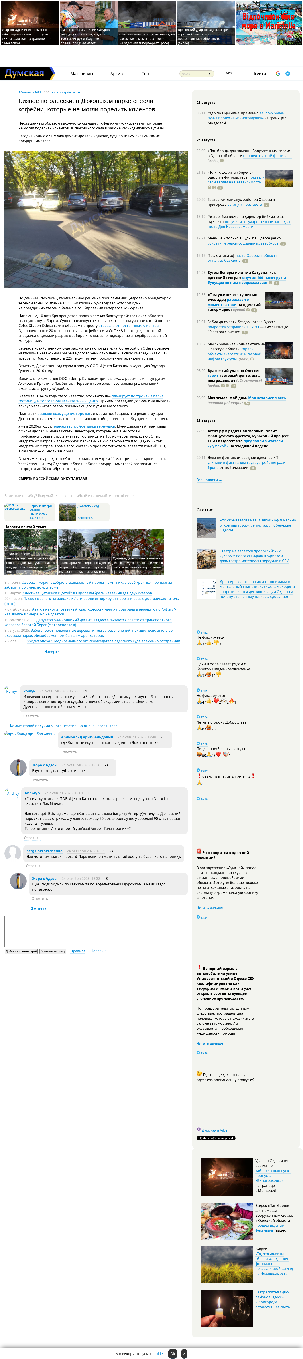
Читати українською (66, 92)
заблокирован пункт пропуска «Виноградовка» (246, 115)
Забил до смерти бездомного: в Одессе (242, 321)
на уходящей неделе (248, 446)
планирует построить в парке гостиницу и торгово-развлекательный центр (90, 398)
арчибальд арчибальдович (87, 737)
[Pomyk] (11, 691)
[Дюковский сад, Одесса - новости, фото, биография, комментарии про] (67, 520)
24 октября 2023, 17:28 (59, 691)
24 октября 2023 (29, 92)
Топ (145, 74)
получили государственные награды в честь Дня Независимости (249, 224)
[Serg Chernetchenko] (12, 860)
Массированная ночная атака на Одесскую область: (236, 346)
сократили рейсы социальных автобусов (243, 243)
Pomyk (29, 691)
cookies (158, 1353)
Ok (172, 1353)
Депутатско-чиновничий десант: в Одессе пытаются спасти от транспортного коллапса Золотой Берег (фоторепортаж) (88, 622)
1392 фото (36, 518)
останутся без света (244, 204)
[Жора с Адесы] (18, 774)
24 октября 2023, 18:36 (81, 765)
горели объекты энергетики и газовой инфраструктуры (234, 353)
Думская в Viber (215, 1130)
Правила (77, 951)
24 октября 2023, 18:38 (81, 878)
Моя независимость (267, 397)
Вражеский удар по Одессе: (233, 370)
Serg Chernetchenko (45, 850)
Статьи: (205, 509)
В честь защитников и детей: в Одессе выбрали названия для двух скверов (87, 593)
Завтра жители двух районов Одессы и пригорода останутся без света (272, 1299)
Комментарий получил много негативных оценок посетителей (65, 725)
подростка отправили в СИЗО (233, 326)
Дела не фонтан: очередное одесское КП (243, 457)
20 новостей (85, 518)
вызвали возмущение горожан (64, 413)
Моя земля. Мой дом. (228, 397)
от (233, 467)
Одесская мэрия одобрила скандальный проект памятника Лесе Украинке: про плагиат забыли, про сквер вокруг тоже (89, 585)
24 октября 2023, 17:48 (137, 737)
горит (213, 375)
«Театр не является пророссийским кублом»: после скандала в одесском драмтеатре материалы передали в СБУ (254, 556)
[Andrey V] (11, 798)
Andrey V (32, 793)
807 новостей (38, 514)
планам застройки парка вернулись (84, 426)
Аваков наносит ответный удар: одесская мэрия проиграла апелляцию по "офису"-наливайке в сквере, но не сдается (90, 612)
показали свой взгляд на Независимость (236, 180)
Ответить (31, 716)
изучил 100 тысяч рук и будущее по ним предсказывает (247, 280)
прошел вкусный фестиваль (267, 155)
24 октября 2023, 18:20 (86, 850)
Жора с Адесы (44, 765)
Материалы (82, 74)
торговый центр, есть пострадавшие (235, 380)
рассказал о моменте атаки (228, 302)
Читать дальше (210, 907)
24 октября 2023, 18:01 (64, 793)
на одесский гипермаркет (234, 307)
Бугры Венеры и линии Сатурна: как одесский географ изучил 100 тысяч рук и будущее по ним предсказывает (86, 36)
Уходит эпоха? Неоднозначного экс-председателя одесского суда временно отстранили (103, 641)
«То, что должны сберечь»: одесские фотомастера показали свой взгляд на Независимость (274, 1263)
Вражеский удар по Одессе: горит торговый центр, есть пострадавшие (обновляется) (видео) (204, 36)
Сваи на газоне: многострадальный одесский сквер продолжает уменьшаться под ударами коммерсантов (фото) (31, 563)
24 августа (206, 140)
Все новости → (209, 479)
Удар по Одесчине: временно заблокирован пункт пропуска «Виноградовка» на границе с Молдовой (25, 36)
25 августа (206, 102)
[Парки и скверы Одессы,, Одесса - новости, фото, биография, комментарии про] (16, 509)
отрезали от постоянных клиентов (128, 325)
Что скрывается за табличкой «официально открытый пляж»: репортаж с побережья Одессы (258, 525)
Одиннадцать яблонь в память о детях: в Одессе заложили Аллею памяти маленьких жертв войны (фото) (137, 565)
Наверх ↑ (52, 651)
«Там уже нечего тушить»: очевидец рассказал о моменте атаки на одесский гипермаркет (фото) (147, 38)
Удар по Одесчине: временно (234, 113)
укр (229, 73)
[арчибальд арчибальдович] (30, 733)
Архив (116, 74)
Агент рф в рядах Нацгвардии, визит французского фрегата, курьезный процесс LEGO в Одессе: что (248, 435)
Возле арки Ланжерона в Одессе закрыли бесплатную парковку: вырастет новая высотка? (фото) (84, 567)
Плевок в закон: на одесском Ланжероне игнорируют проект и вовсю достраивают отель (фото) (91, 601)
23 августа (206, 420)
